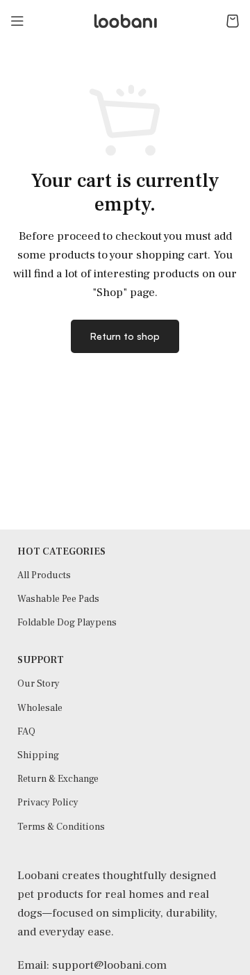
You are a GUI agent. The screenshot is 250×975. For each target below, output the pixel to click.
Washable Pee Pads (58, 599)
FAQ (26, 732)
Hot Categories (61, 552)
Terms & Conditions (61, 827)
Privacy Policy (47, 802)
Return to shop (125, 336)
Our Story (38, 684)
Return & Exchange (58, 779)
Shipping (38, 755)
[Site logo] (125, 20)
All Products (44, 575)
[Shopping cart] (233, 21)
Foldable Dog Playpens (67, 622)
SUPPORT (40, 660)
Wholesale (39, 708)
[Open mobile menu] (17, 21)
